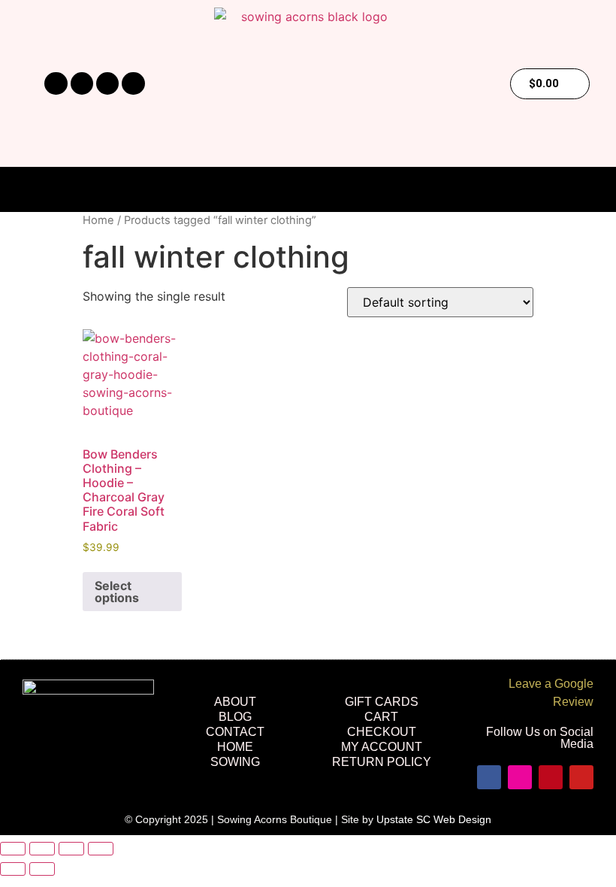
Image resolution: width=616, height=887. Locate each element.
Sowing (235, 761)
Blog (235, 716)
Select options (117, 591)
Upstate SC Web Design (433, 819)
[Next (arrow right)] (42, 869)
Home (98, 220)
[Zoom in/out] (13, 848)
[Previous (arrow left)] (13, 869)
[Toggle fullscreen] (42, 848)
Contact (235, 731)
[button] (308, 190)
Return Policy (381, 761)
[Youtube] (133, 83)
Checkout (381, 731)
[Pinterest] (107, 83)
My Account (381, 746)
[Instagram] (82, 83)
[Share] (71, 848)
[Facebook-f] (55, 83)
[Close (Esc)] (100, 848)
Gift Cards (381, 701)
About (235, 701)
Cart (381, 716)
